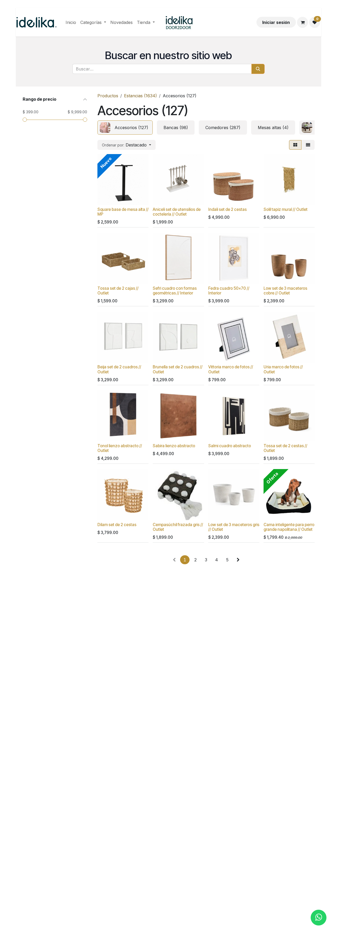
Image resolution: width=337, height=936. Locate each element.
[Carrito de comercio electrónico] (302, 22)
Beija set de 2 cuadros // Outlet (119, 369)
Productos (107, 95)
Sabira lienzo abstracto (174, 445)
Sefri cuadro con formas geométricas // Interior (175, 291)
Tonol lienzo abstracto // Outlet (119, 448)
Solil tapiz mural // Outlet (286, 209)
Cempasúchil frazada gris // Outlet (178, 527)
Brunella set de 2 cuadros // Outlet (177, 369)
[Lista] (308, 145)
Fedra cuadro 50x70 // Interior (228, 291)
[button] (126, 145)
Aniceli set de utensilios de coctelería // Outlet (177, 212)
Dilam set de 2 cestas (116, 524)
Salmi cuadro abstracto (229, 445)
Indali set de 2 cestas (227, 209)
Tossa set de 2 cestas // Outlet (285, 448)
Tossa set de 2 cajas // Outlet (117, 291)
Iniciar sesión (276, 22)
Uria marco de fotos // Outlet (283, 369)
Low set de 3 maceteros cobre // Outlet (285, 291)
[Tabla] (295, 145)
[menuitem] (70, 22)
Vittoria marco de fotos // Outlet (230, 369)
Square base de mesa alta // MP (122, 212)
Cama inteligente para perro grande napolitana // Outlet (289, 527)
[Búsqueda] (258, 69)
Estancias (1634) (140, 95)
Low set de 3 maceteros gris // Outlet (233, 527)
